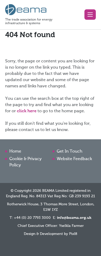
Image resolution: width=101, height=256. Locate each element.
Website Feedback (74, 159)
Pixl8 (73, 234)
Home (15, 151)
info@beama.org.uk (74, 218)
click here (27, 111)
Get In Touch (69, 151)
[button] (90, 14)
